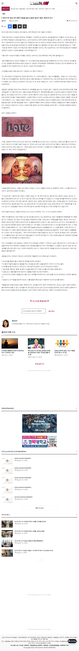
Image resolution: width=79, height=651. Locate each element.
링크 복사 (52, 311)
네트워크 (26, 645)
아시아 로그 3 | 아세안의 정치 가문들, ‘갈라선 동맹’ (29, 531)
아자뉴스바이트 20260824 (22, 487)
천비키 (4, 21)
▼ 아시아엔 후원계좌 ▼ (39, 301)
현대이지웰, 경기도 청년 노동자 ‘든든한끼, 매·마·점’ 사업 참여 (31, 9)
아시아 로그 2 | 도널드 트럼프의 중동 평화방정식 (28, 541)
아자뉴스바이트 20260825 (22, 478)
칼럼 (4, 13)
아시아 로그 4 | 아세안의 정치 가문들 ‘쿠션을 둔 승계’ (30, 521)
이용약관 (45, 645)
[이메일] (20, 26)
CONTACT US (64, 645)
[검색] (76, 4)
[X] (15, 26)
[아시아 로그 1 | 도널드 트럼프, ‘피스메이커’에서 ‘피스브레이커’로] (7, 553)
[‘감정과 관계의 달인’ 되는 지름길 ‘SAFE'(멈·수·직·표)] (65, 343)
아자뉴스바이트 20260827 (22, 458)
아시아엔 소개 (14, 645)
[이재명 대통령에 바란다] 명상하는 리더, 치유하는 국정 (13, 352)
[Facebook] (10, 26)
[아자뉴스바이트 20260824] (7, 490)
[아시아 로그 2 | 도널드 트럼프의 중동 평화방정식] (7, 543)
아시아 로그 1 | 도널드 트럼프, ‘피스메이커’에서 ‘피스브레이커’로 (33, 550)
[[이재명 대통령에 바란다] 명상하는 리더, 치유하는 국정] (13, 343)
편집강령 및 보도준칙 (36, 645)
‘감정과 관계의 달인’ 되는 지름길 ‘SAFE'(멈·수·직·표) (64, 352)
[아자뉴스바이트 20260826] (7, 470)
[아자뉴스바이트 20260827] (7, 461)
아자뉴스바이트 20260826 (22, 468)
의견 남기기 (39, 364)
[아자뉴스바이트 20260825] (7, 480)
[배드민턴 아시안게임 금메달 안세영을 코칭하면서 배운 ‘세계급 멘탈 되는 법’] (39, 343)
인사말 (21, 645)
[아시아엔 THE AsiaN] (39, 3)
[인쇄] (25, 26)
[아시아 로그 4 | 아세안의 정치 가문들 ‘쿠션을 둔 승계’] (7, 524)
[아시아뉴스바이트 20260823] (7, 499)
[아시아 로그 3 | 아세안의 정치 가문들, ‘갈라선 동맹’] (7, 533)
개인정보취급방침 (54, 645)
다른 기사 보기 (39, 508)
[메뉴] (3, 4)
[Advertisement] (39, 386)
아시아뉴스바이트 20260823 (23, 497)
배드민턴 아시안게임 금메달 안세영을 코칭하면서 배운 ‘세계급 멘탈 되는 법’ (39, 352)
